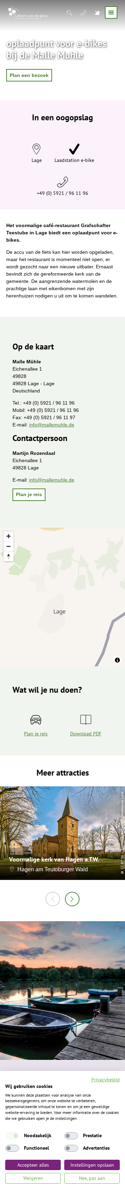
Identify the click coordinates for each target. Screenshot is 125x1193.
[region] (62, 597)
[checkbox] (12, 1135)
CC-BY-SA (122, 862)
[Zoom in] (8, 536)
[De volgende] (72, 899)
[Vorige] (52, 899)
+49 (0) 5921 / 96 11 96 (62, 193)
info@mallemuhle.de (51, 424)
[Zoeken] (70, 12)
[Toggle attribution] (117, 660)
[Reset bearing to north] (8, 556)
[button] (29, 75)
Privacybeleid (105, 1080)
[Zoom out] (8, 546)
